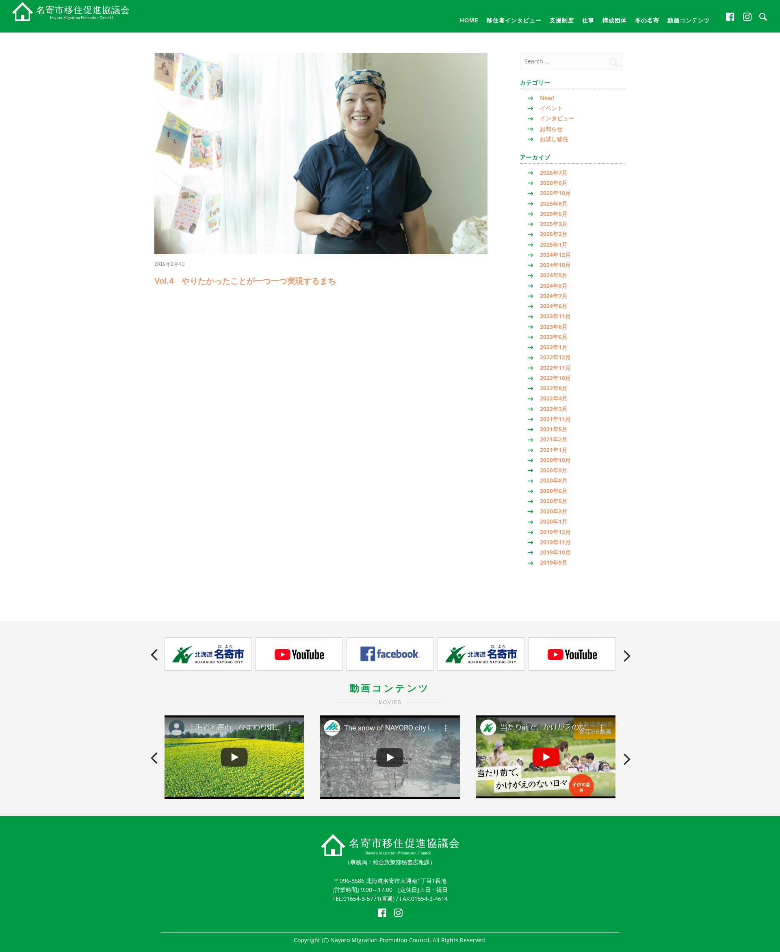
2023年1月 (554, 347)
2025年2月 (554, 234)
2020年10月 (555, 460)
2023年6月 (554, 337)
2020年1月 (554, 521)
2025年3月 (554, 224)
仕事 (588, 20)
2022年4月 (554, 398)
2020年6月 (554, 491)
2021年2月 (554, 439)
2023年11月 (555, 316)
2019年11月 (555, 542)
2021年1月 (554, 450)
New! (547, 98)
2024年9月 (554, 275)
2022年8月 (554, 388)
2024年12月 (555, 255)
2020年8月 (554, 480)
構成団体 (614, 20)
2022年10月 (555, 378)
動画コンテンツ (688, 20)
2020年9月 (554, 470)
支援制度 (562, 20)
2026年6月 (554, 183)
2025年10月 (555, 193)
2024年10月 (555, 265)
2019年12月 (555, 532)
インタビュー (557, 118)
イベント (551, 108)
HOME (469, 20)
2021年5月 (554, 429)
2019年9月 (554, 562)
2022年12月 (555, 357)
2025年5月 (554, 213)
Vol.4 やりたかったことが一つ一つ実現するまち (245, 280)
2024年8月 (554, 285)
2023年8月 (554, 326)
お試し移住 (554, 139)
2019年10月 (555, 552)
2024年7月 (554, 296)
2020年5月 (554, 501)
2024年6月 (554, 306)
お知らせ (551, 129)
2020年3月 (554, 511)
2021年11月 (555, 419)
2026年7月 (554, 172)
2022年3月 (554, 409)
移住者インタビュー (514, 20)
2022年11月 (555, 368)
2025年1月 (554, 244)
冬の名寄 (647, 20)
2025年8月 (554, 203)
